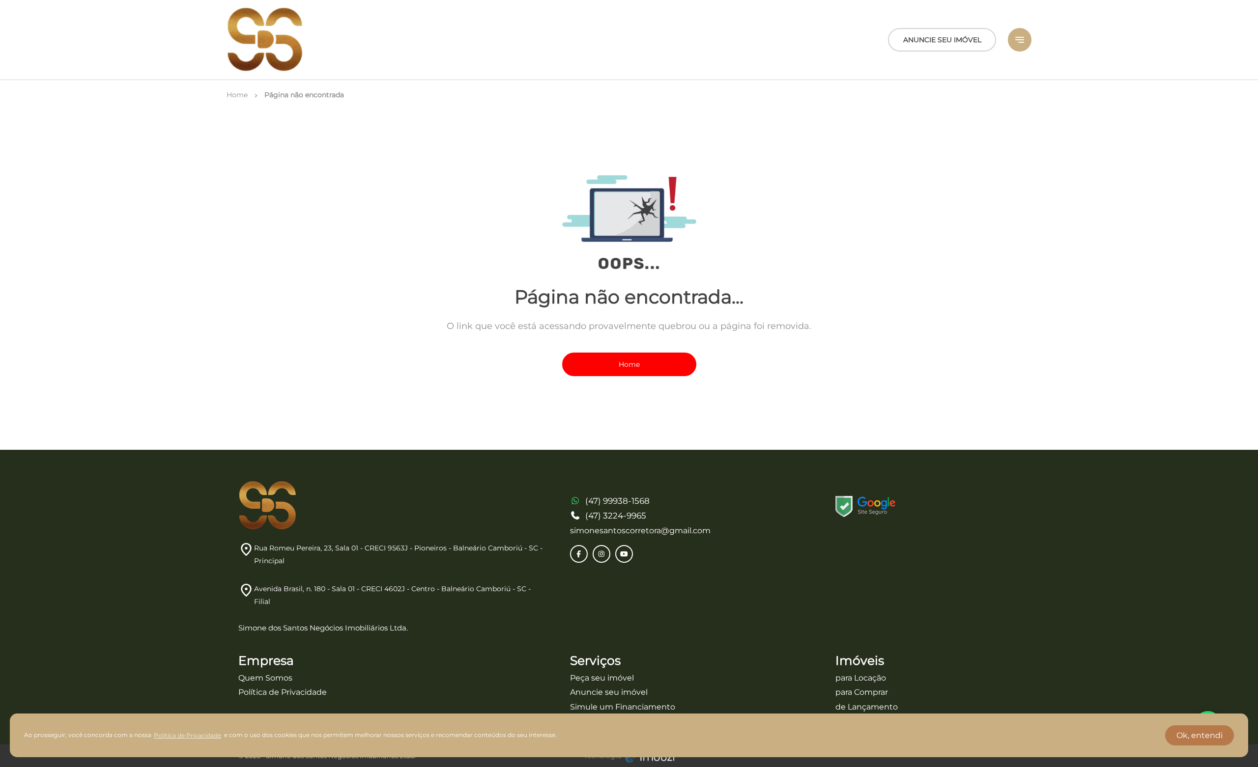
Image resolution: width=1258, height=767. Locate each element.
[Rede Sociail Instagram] (601, 553)
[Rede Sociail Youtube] (624, 553)
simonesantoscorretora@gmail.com (640, 530)
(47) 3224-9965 (615, 515)
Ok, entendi (1199, 735)
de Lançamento (866, 707)
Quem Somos (265, 678)
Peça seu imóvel (602, 678)
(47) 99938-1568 (617, 501)
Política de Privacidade (282, 692)
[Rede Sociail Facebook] (578, 553)
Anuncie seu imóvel (609, 692)
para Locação (860, 678)
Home (629, 364)
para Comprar (861, 692)
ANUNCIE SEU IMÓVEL (942, 39)
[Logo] (265, 40)
